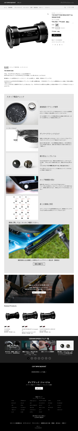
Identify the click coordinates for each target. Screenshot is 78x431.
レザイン (31, 411)
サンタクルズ (59, 403)
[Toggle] (7, 128)
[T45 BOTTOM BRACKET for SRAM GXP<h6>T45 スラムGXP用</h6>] (48, 316)
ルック (13, 411)
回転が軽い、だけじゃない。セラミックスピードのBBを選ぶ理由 (65, 352)
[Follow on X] (71, 7)
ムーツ (40, 409)
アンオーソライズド (42, 400)
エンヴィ (59, 400)
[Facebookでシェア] (53, 45)
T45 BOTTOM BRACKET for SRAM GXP (47, 329)
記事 (31, 7)
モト (49, 409)
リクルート (47, 7)
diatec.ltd (40, 427)
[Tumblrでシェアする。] (62, 45)
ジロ (12, 405)
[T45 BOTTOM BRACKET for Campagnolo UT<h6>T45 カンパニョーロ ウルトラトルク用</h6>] (30, 316)
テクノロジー (26, 7)
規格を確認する (39, 264)
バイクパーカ (14, 407)
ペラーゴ (59, 407)
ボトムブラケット (59, 13)
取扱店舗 (36, 7)
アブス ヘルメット (33, 400)
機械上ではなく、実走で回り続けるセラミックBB (30, 352)
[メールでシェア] (57, 45)
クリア (73, 23)
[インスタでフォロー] (69, 7)
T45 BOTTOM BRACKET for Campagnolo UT (30, 330)
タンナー (40, 405)
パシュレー (59, 405)
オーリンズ (14, 403)
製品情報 (10, 7)
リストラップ (59, 409)
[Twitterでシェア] (55, 45)
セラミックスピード (33, 405)
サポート (41, 7)
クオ (30, 403)
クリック (22, 403)
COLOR (53, 24)
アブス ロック (23, 400)
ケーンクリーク (42, 403)
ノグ (49, 405)
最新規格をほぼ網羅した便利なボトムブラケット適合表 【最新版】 (39, 260)
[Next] (50, 358)
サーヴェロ (50, 403)
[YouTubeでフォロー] (73, 7)
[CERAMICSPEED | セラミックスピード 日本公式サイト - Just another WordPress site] (10, 2)
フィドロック (23, 407)
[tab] (6, 67)
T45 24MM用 (6, 330)
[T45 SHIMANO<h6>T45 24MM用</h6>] (12, 316)
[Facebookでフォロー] (68, 7)
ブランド (19, 2)
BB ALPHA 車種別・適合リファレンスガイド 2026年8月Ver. (12, 352)
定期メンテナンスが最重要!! (47, 351)
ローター (40, 411)
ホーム (5, 7)
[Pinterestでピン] (60, 45)
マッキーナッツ (32, 409)
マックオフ (23, 409)
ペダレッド (14, 409)
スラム (22, 405)
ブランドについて (18, 7)
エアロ (49, 400)
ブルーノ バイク (42, 407)
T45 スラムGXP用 (43, 330)
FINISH (53, 27)
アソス (13, 400)
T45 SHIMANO (7, 329)
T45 (63, 42)
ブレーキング (50, 407)
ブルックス (32, 407)
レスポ (22, 411)
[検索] (65, 7)
